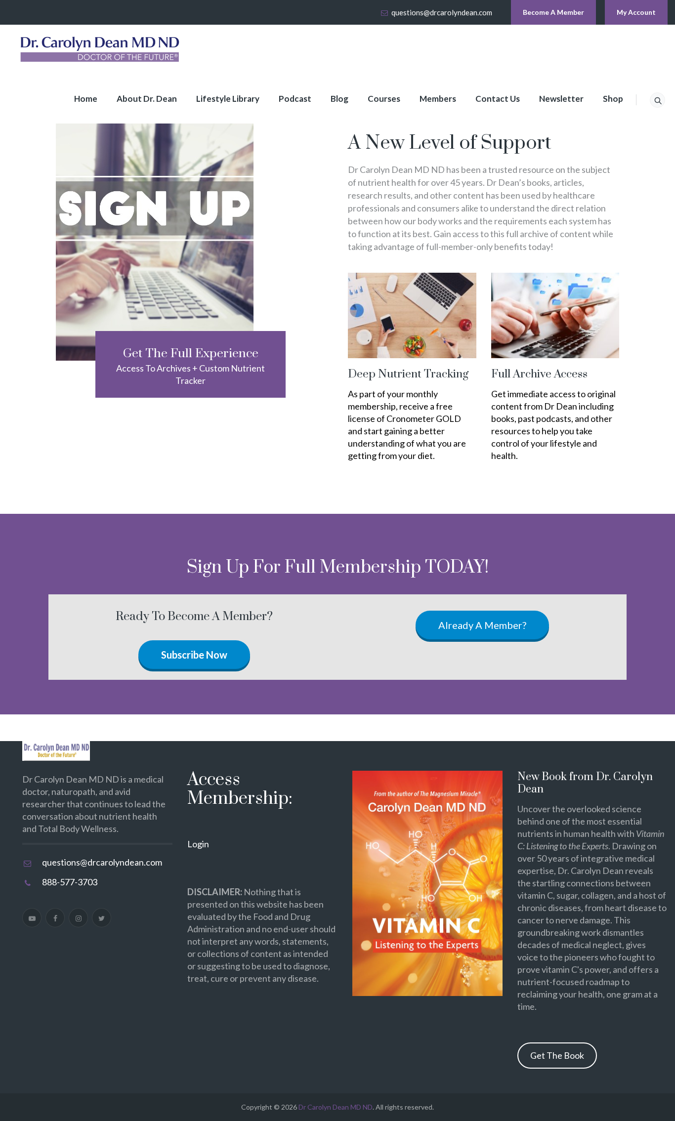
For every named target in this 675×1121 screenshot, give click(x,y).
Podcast (295, 98)
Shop (613, 98)
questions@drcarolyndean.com (441, 12)
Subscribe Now (194, 655)
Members (438, 98)
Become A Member (553, 12)
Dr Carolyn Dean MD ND (335, 1107)
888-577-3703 (69, 881)
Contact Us (497, 98)
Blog (339, 98)
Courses (384, 98)
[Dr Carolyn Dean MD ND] (100, 49)
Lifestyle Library (227, 98)
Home (85, 98)
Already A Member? (482, 625)
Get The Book (557, 1055)
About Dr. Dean (147, 98)
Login (198, 843)
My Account (636, 12)
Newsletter (561, 98)
